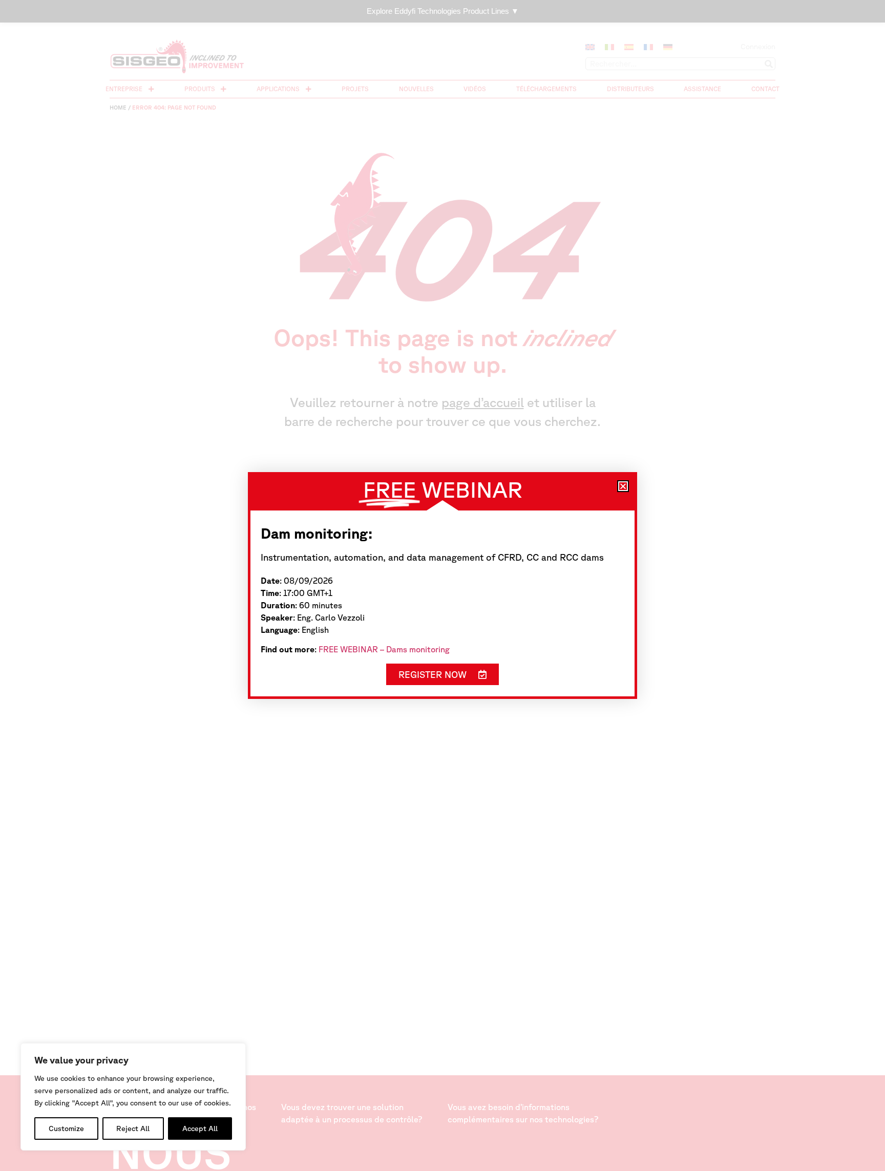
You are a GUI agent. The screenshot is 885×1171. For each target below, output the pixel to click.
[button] (623, 486)
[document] (442, 585)
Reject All (133, 1128)
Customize (66, 1128)
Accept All (200, 1128)
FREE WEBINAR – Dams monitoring (384, 649)
